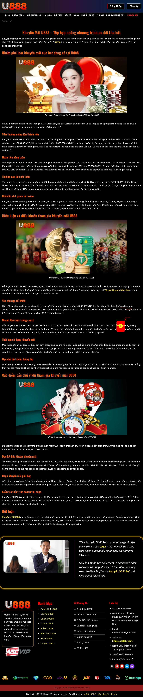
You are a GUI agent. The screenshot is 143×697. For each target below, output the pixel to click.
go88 (86, 694)
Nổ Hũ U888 (47, 628)
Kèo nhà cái (103, 694)
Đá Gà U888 (47, 623)
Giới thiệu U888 (34, 15)
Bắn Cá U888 (47, 618)
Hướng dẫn (17, 15)
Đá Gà (76, 15)
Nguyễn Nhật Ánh (119, 571)
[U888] (16, 6)
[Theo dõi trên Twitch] (132, 666)
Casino (48, 15)
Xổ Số (91, 15)
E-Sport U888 (47, 643)
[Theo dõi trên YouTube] (122, 666)
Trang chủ (7, 21)
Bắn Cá (68, 15)
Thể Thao (58, 15)
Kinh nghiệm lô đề (114, 15)
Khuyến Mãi (132, 15)
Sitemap (128, 654)
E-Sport (100, 15)
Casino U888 (47, 614)
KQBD (93, 694)
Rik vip (114, 694)
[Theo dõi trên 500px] (127, 666)
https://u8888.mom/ (122, 641)
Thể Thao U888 (48, 633)
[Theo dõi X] (112, 666)
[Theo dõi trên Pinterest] (117, 666)
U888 (7, 15)
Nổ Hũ (84, 15)
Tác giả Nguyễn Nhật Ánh (117, 290)
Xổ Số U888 (46, 638)
